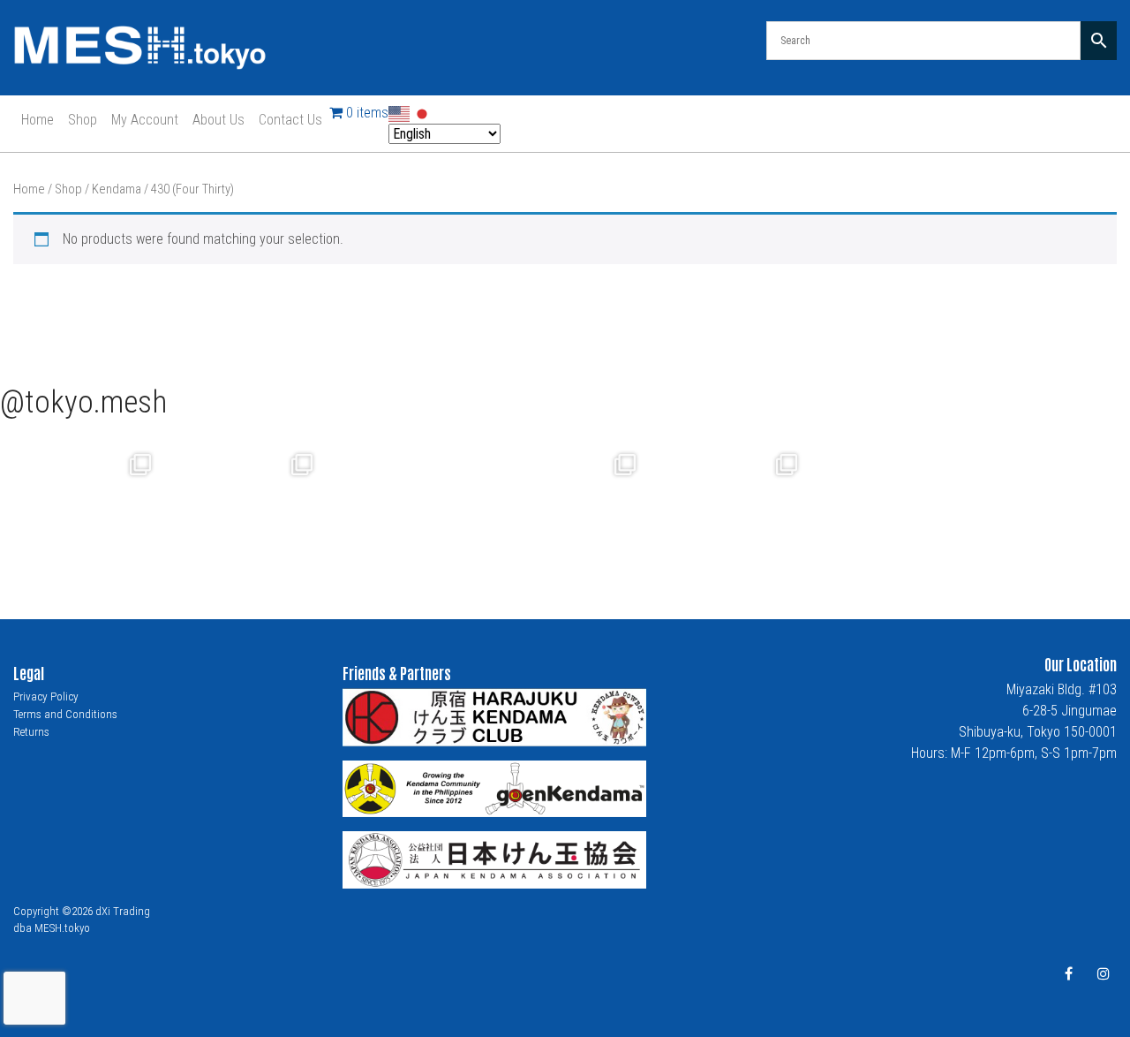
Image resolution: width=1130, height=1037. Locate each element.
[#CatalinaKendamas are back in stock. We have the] (565, 507)
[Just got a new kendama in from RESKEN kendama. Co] (727, 507)
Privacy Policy (46, 696)
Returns (31, 731)
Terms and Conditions (65, 714)
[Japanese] (422, 112)
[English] (399, 112)
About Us (218, 119)
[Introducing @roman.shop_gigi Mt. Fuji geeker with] (242, 507)
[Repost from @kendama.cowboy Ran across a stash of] (81, 507)
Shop (82, 119)
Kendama (116, 189)
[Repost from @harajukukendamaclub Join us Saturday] (404, 507)
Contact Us (290, 119)
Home (37, 119)
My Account (144, 119)
